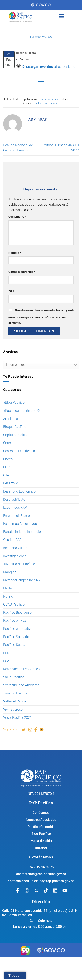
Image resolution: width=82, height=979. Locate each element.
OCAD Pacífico (14, 604)
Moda (7, 588)
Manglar (9, 572)
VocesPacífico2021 (17, 718)
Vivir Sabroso (13, 709)
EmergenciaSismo (16, 516)
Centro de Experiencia (19, 451)
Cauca (8, 443)
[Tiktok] (45, 890)
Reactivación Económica (21, 669)
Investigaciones (14, 556)
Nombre (14, 253)
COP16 (8, 467)
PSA (6, 661)
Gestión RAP (12, 540)
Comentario (17, 216)
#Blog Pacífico (14, 402)
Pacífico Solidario (16, 637)
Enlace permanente (46, 103)
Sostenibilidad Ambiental (21, 685)
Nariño (8, 596)
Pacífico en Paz (14, 620)
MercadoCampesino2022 (22, 580)
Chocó (8, 459)
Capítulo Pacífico (15, 435)
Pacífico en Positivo (17, 629)
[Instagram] (27, 890)
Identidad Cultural (16, 548)
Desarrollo (10, 483)
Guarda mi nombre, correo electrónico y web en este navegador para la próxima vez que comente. (41, 317)
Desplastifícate (14, 500)
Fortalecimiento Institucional (24, 532)
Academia (10, 419)
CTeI (6, 475)
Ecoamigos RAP (15, 507)
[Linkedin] (55, 890)
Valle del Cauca (14, 701)
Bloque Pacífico (14, 427)
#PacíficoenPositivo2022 (21, 411)
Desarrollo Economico (19, 491)
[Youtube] (64, 890)
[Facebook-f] (17, 890)
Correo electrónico (21, 272)
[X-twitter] (36, 890)
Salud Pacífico (13, 677)
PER (6, 653)
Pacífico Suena (14, 645)
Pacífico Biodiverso (17, 613)
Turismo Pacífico (15, 693)
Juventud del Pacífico (19, 564)
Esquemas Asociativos (20, 524)
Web (11, 291)
